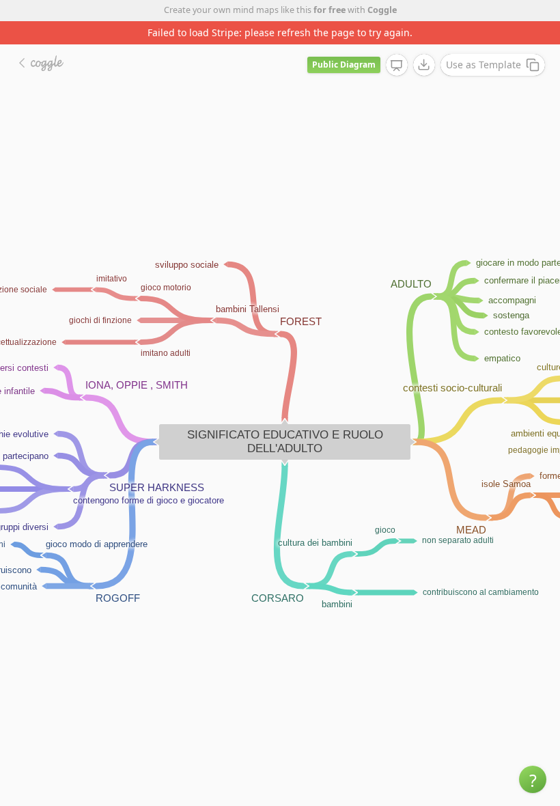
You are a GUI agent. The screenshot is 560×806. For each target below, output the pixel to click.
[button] (532, 779)
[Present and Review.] (397, 66)
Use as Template (483, 64)
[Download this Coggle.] (424, 65)
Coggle (382, 10)
